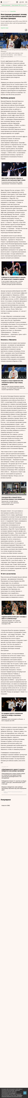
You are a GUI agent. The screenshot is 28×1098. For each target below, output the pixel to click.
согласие (13, 1092)
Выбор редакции (6, 5)
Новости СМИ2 (6, 805)
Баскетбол (13, 11)
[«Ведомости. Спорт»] (1, 2)
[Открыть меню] (26, 2)
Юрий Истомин (4, 28)
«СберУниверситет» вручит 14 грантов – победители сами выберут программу (14, 770)
